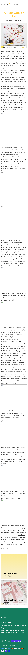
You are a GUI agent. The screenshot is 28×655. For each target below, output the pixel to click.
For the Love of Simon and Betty (13, 600)
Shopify (18, 645)
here (18, 339)
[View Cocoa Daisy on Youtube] (9, 641)
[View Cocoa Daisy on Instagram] (2, 641)
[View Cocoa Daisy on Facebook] (5, 641)
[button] (19, 4)
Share (5, 548)
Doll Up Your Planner (10, 573)
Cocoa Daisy (8, 645)
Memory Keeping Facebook (9, 539)
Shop (2, 613)
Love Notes (20, 360)
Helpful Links (5, 618)
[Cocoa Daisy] (9, 4)
